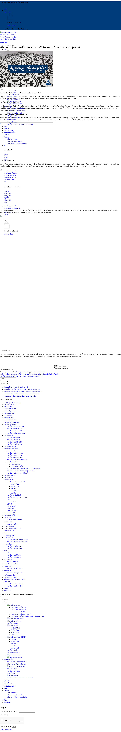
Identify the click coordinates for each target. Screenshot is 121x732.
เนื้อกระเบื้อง (7, 581)
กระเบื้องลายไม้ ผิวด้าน (14, 555)
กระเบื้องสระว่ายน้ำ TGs (14, 457)
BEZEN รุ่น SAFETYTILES (12, 402)
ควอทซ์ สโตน (15, 88)
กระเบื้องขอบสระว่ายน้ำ (16, 619)
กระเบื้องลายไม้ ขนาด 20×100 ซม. (17, 539)
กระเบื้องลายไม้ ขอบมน (14, 548)
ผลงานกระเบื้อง (8, 659)
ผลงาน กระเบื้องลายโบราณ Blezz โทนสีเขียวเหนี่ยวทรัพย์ (21, 394)
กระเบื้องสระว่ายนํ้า (13, 462)
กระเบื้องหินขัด (8, 477)
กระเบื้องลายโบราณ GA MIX (16, 433)
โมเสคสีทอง (7, 590)
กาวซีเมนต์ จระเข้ (12, 562)
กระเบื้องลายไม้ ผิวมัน (14, 557)
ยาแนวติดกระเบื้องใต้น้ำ (11, 564)
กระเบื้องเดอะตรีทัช (10, 513)
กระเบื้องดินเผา (8, 415)
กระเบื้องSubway (12, 623)
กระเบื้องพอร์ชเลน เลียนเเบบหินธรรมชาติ (20, 678)
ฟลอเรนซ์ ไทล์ (11, 502)
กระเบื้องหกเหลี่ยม (9, 475)
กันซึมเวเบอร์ (8, 522)
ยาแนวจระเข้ (8, 559)
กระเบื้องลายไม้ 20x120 (14, 444)
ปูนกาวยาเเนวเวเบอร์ (15, 104)
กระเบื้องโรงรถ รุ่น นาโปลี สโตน (17, 497)
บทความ (6, 680)
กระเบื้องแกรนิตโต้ (9, 515)
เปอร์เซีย (13, 493)
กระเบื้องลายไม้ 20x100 (14, 442)
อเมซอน (13, 491)
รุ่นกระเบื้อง (7, 570)
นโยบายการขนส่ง (12, 693)
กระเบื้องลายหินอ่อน (10, 420)
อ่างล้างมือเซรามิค (9, 575)
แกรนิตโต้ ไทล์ (15, 628)
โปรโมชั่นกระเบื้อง (9, 686)
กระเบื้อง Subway (9, 413)
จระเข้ (5, 550)
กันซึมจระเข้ (7, 517)
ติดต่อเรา (6, 688)
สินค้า (5, 603)
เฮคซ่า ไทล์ (10, 508)
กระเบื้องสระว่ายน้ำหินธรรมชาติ (17, 460)
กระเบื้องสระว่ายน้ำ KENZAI (16, 482)
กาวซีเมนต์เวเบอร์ (9, 530)
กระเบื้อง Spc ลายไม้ (10, 411)
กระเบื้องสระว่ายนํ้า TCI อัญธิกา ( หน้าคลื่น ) (20, 471)
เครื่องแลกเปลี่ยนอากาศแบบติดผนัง (14, 579)
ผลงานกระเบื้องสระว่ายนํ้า (17, 666)
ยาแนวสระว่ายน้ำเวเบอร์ (14, 568)
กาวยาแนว (7, 533)
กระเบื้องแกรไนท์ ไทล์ (14, 495)
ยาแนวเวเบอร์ (8, 566)
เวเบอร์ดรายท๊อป (12, 524)
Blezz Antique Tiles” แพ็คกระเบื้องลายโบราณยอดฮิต (20, 396)
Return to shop (11, 25)
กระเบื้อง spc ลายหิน (10, 409)
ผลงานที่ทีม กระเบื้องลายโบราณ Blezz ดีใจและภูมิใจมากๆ (22, 389)
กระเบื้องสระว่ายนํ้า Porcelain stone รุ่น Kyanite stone (23, 468)
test (5, 699)
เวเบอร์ (6, 588)
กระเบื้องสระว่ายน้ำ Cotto (15, 453)
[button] (5, 9)
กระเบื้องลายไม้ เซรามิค (14, 586)
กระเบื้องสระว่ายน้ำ (10, 451)
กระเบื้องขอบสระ (16, 464)
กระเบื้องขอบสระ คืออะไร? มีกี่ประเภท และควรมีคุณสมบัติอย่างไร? (21, 376)
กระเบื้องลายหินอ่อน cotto (11, 422)
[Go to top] (0, 596)
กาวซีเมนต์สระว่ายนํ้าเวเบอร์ (12, 528)
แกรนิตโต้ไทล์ (11, 511)
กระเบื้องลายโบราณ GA (14, 431)
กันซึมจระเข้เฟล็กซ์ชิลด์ (14, 519)
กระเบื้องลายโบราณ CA (14, 428)
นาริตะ (9, 499)
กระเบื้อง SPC (8, 406)
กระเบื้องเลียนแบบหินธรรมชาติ (16, 662)
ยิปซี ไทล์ (13, 90)
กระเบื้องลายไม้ (12, 115)
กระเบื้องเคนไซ (13, 122)
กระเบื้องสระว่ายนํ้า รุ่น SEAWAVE (18, 473)
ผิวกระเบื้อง (7, 553)
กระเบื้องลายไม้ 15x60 (14, 437)
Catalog (6, 682)
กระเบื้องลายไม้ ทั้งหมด (11, 448)
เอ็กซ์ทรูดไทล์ (11, 506)
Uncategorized (3, 42)
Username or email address (9, 711)
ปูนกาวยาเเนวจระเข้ (15, 655)
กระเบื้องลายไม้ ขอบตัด (14, 546)
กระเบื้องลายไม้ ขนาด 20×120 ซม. (17, 542)
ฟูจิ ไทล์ (9, 504)
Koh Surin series (9, 404)
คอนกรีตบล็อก (11, 673)
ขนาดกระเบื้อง (8, 537)
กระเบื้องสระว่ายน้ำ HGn (14, 455)
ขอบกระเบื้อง (8, 544)
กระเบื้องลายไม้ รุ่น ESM (14, 573)
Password (3, 715)
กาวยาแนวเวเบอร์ (9, 535)
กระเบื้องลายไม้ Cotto (10, 446)
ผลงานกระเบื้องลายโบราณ (17, 664)
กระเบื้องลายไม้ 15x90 (14, 440)
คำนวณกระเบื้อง (9, 684)
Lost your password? (6, 729)
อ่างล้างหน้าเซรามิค (10, 577)
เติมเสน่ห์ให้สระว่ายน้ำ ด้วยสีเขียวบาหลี (16, 387)
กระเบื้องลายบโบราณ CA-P (15, 426)
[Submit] (0, 380)
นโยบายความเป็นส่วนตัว (14, 695)
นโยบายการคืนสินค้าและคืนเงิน (17, 697)
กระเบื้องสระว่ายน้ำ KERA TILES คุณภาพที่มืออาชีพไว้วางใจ (22, 391)
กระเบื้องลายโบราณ (39, 372)
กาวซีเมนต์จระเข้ (9, 526)
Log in (14, 726)
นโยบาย (6, 690)
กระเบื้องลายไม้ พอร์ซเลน (15, 584)
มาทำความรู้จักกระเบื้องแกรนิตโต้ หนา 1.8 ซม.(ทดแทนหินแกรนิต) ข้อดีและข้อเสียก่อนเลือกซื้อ (29, 374)
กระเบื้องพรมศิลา (9, 417)
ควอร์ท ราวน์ (15, 94)
